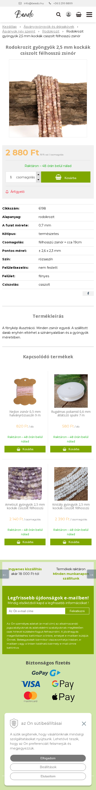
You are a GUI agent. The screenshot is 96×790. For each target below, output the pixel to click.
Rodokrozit (50, 31)
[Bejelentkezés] (68, 14)
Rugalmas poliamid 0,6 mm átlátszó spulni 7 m (71, 413)
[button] (58, 14)
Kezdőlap (9, 27)
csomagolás (25, 177)
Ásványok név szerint (18, 31)
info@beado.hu (34, 3)
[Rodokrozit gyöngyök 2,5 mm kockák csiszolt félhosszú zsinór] (48, 98)
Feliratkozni (77, 611)
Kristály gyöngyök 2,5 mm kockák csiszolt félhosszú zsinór (71, 508)
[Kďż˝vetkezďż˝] (91, 574)
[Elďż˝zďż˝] (4, 574)
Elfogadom (48, 758)
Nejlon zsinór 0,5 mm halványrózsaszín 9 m (25, 413)
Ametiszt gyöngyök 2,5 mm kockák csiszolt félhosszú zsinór (25, 508)
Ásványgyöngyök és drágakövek (49, 27)
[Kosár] (79, 14)
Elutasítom (48, 776)
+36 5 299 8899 (63, 3)
